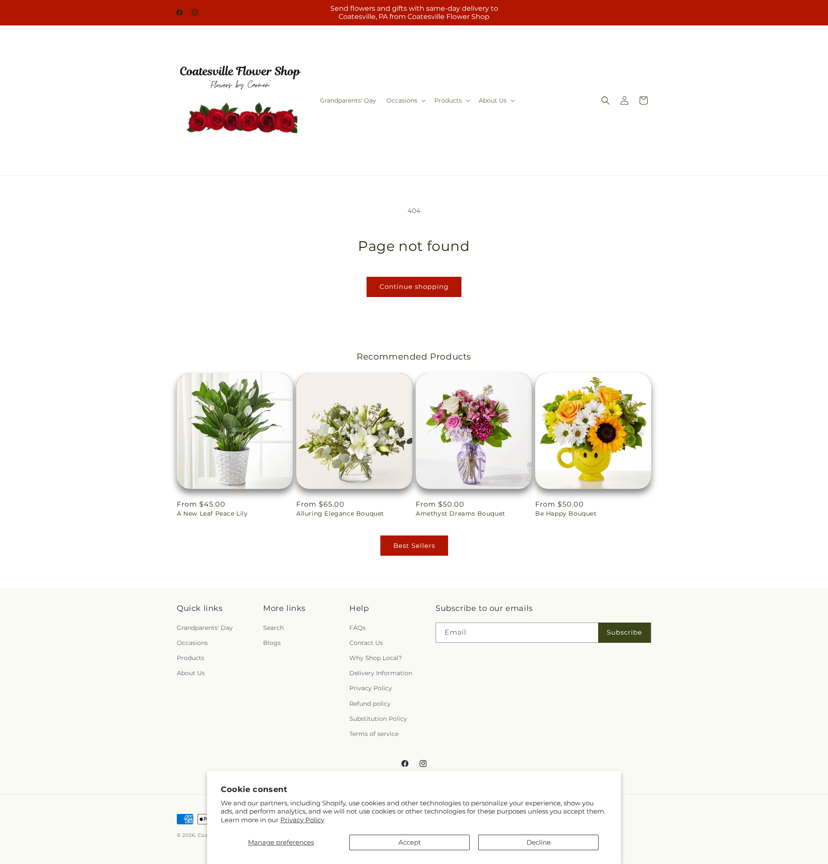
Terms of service (373, 734)
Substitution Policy (378, 719)
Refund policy (370, 703)
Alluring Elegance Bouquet (340, 513)
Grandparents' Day (205, 628)
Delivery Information (380, 673)
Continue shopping (414, 286)
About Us (191, 673)
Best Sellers (414, 546)
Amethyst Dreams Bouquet (460, 513)
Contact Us (366, 643)
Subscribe (624, 632)
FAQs (357, 628)
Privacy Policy (302, 820)
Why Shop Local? (375, 658)
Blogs (272, 643)
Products (190, 658)
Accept (409, 842)
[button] (405, 100)
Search (273, 628)
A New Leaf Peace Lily (212, 513)
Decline (539, 842)
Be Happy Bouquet (566, 513)
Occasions (192, 643)
